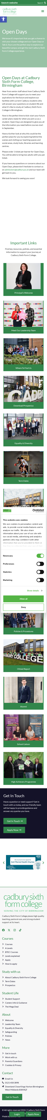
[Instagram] (14, 930)
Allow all (23, 599)
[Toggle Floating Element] (17, 1114)
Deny (23, 607)
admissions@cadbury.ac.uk (17, 169)
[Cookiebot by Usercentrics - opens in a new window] (33, 510)
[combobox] (19, 2)
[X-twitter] (9, 930)
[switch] (40, 564)
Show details (33, 591)
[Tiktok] (20, 930)
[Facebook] (3, 930)
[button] (3, 19)
